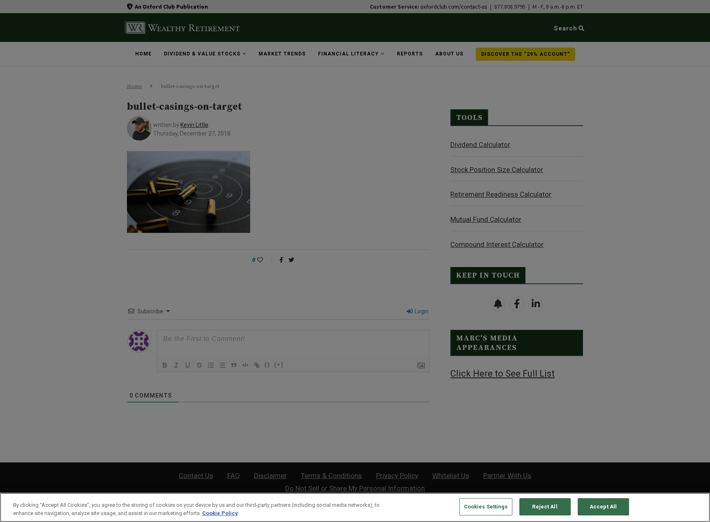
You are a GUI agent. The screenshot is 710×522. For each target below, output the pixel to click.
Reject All (544, 507)
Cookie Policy (220, 513)
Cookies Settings (486, 507)
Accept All (603, 507)
